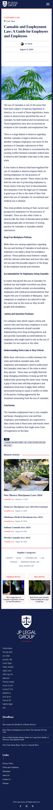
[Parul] (22, 44)
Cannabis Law (12, 18)
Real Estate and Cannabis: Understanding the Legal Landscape (39, 599)
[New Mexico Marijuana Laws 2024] (26, 475)
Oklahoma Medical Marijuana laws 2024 (23, 517)
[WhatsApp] (35, 56)
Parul (30, 44)
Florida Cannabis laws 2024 (17, 537)
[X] (23, 56)
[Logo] (26, 627)
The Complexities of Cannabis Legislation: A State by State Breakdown (13, 599)
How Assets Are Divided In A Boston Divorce (19, 725)
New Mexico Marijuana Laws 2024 (23, 495)
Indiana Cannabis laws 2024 (17, 527)
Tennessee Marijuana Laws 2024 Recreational (26, 507)
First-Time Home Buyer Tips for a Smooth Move (21, 745)
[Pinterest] (29, 56)
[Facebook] (17, 56)
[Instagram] (26, 806)
